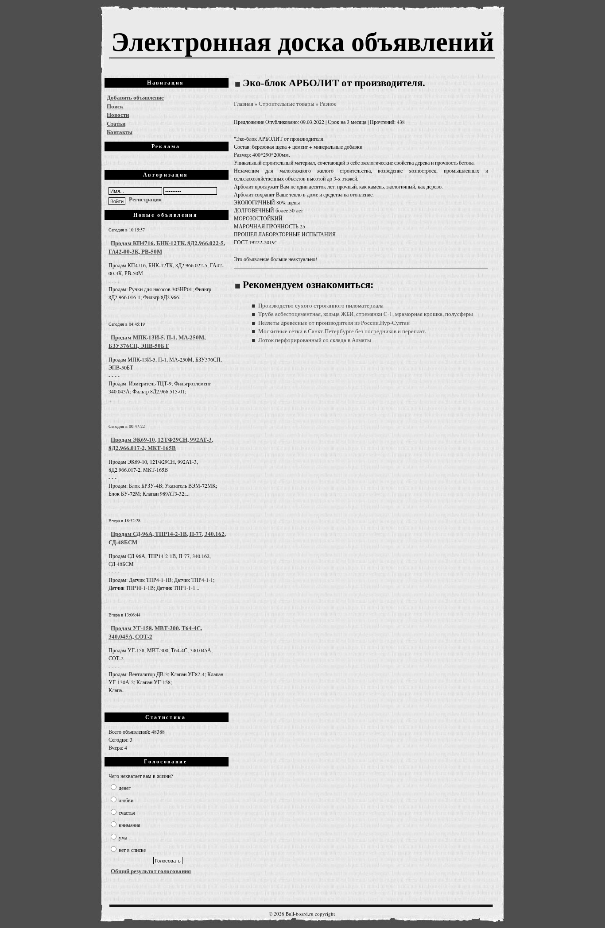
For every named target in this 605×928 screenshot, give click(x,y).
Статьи (116, 123)
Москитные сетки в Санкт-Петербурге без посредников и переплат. (342, 331)
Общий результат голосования (151, 870)
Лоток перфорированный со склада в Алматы (314, 340)
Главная (243, 104)
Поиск (115, 106)
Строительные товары (286, 104)
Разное (328, 104)
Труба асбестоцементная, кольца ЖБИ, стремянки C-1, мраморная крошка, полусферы (365, 314)
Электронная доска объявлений (302, 40)
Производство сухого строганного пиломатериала (321, 305)
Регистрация (145, 199)
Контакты (119, 131)
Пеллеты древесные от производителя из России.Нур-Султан (334, 323)
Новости (118, 114)
